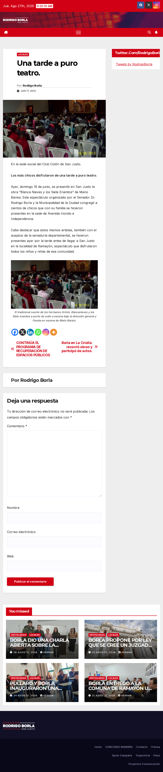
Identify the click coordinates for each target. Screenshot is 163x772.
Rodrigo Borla (32, 85)
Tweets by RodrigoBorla (134, 64)
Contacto (142, 746)
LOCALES (23, 54)
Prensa (155, 746)
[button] (149, 32)
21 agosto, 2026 (104, 695)
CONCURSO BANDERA (119, 746)
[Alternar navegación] (78, 32)
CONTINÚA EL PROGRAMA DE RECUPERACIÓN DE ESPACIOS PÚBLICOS (33, 349)
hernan (48, 652)
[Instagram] (45, 332)
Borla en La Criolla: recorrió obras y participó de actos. (77, 347)
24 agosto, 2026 (26, 695)
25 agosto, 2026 (104, 652)
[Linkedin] (30, 332)
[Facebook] (14, 332)
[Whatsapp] (38, 332)
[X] (22, 332)
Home (98, 746)
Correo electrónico (21, 532)
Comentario (17, 426)
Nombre (13, 508)
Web (10, 556)
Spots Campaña (122, 755)
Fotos (156, 755)
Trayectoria (143, 755)
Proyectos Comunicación (144, 763)
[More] (53, 332)
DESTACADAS (18, 635)
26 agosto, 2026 (26, 652)
